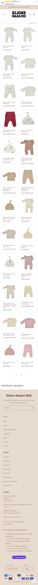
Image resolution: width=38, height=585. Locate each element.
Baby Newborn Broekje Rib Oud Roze (27, 363)
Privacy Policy (7, 485)
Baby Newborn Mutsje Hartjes (27, 246)
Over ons (6, 442)
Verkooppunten (8, 477)
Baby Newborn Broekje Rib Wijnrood (9, 131)
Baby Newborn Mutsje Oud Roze (9, 363)
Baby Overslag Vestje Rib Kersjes (27, 74)
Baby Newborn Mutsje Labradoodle (9, 274)
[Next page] (26, 375)
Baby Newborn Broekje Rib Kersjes (9, 103)
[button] (3, 14)
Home (5, 421)
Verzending (7, 465)
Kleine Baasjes (16, 581)
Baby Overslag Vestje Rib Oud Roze (27, 335)
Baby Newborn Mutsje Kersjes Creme (27, 131)
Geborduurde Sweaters (10, 429)
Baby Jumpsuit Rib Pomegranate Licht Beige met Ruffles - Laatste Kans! (10, 305)
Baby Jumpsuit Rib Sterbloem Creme (26, 218)
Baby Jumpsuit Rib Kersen (26, 46)
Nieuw (5, 425)
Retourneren (7, 469)
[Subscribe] (32, 408)
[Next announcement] (35, 7)
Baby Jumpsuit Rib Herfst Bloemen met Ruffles (26, 160)
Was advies (7, 461)
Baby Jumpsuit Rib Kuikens (8, 46)
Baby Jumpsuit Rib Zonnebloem (8, 74)
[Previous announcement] (3, 7)
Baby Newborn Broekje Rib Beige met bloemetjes (27, 189)
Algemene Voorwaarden (10, 481)
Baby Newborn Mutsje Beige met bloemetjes (9, 218)
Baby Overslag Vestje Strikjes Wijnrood (27, 103)
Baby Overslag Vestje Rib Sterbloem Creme (9, 334)
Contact (6, 446)
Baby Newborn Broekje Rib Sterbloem (27, 303)
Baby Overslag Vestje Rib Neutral (9, 246)
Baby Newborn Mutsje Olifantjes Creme (9, 159)
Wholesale (7, 473)
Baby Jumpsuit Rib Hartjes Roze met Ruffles (26, 275)
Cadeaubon (7, 433)
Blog (5, 437)
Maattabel (6, 457)
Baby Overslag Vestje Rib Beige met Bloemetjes (9, 189)
